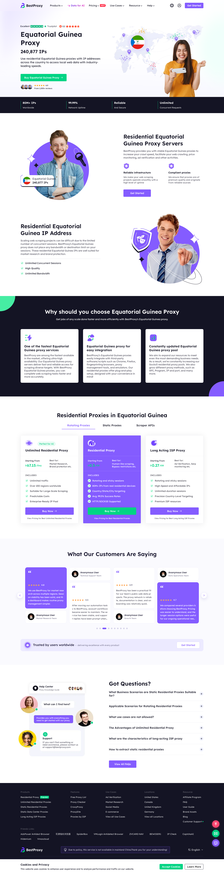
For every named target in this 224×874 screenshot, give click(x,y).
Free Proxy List (78, 797)
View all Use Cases (115, 816)
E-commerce (112, 811)
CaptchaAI (188, 834)
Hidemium (26, 839)
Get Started (188, 645)
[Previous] (20, 595)
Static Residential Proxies (34, 807)
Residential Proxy (30, 797)
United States (151, 797)
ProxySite (76, 811)
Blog (185, 816)
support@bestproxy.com (58, 747)
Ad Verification (113, 797)
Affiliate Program (192, 797)
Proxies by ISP (78, 816)
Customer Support (192, 821)
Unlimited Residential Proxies (36, 802)
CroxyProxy (77, 807)
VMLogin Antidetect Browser (108, 834)
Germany (149, 811)
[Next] (204, 595)
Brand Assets (190, 811)
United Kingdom (152, 807)
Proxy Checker (78, 802)
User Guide (188, 807)
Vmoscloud (43, 839)
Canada (148, 802)
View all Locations (153, 816)
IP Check (171, 834)
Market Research (114, 802)
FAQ (185, 802)
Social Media (112, 807)
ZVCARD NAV (136, 834)
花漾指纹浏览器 (63, 834)
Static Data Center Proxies (34, 811)
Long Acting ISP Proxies (33, 816)
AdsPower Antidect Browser (35, 834)
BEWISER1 (155, 834)
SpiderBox (82, 834)
